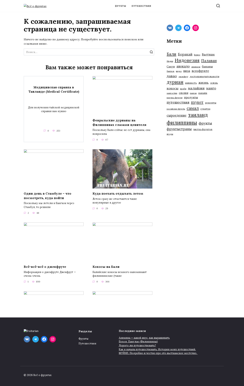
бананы (207, 66)
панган (193, 93)
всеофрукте (200, 71)
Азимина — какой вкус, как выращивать (144, 337)
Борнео (197, 55)
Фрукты (120, 5)
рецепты (210, 102)
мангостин (172, 93)
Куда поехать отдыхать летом (118, 193)
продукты (191, 97)
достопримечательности (204, 76)
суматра (205, 108)
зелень (214, 82)
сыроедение (176, 115)
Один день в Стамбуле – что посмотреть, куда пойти (47, 195)
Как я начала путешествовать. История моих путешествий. (157, 349)
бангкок (170, 71)
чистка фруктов (202, 129)
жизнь (203, 83)
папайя (202, 93)
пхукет (197, 102)
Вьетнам (208, 54)
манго (211, 88)
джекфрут (183, 76)
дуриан (175, 82)
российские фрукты (176, 109)
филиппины (182, 122)
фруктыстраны (179, 129)
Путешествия (141, 5)
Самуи (171, 66)
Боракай (185, 54)
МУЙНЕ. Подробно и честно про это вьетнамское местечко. (158, 353)
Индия (170, 61)
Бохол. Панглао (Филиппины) (138, 341)
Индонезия (187, 60)
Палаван (209, 60)
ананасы (195, 66)
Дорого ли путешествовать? (137, 345)
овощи (183, 93)
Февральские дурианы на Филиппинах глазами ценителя (119, 122)
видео (179, 71)
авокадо (183, 66)
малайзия (196, 88)
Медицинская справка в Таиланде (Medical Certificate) (53, 89)
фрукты (205, 123)
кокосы (172, 88)
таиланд (198, 115)
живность (191, 82)
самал (193, 108)
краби (183, 88)
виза (186, 71)
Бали (171, 54)
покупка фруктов (174, 97)
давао (172, 76)
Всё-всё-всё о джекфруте (45, 267)
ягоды (170, 134)
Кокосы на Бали (106, 267)
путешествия (178, 102)
